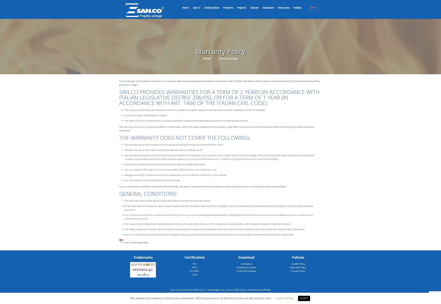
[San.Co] (145, 9)
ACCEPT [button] (304, 298)
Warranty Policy (298, 267)
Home (207, 58)
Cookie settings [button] (285, 298)
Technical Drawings (246, 271)
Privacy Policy (298, 271)
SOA (194, 274)
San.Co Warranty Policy (136, 242)
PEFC (194, 267)
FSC (195, 263)
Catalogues (246, 263)
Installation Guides (246, 267)
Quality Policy (298, 263)
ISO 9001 (194, 271)
